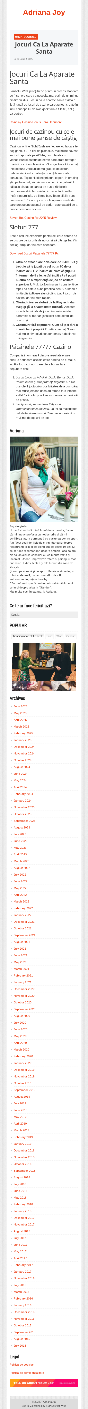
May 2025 (20, 713)
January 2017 (23, 1271)
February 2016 (23, 1298)
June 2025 (20, 706)
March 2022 (21, 901)
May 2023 (20, 847)
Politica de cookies (22, 1364)
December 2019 (24, 1069)
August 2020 (22, 1015)
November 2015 (24, 1318)
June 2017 (20, 1244)
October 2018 (23, 1164)
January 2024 (23, 800)
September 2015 (24, 1332)
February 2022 (23, 908)
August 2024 (22, 767)
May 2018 (20, 1197)
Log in (25, 1406)
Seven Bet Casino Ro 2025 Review (33, 217)
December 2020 (24, 989)
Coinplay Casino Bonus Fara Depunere (36, 122)
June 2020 (20, 1029)
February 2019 (23, 1137)
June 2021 (20, 955)
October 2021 (23, 928)
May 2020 (20, 1036)
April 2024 (20, 787)
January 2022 (23, 915)
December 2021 (24, 921)
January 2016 (23, 1305)
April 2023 (20, 854)
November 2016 (24, 1278)
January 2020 (23, 1063)
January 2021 (23, 982)
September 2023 (24, 820)
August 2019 (22, 1096)
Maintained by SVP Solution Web (47, 1406)
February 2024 (23, 793)
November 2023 (24, 807)
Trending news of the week (28, 636)
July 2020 (20, 1022)
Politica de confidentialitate (27, 1372)
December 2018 (24, 1150)
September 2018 (24, 1170)
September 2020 (24, 1009)
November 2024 (24, 753)
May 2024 (20, 780)
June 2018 (20, 1190)
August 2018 (22, 1177)
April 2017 (20, 1258)
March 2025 (21, 726)
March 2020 (21, 1049)
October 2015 (23, 1325)
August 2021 (22, 941)
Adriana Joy (44, 12)
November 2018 (24, 1157)
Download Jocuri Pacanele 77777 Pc (34, 253)
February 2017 (23, 1264)
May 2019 (20, 1116)
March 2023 (21, 861)
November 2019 (24, 1076)
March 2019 (21, 1130)
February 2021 (23, 975)
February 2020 (23, 1056)
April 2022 (20, 894)
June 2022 (20, 881)
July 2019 (20, 1103)
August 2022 (22, 867)
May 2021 (20, 962)
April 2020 (20, 1042)
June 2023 (20, 841)
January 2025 (23, 740)
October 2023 (23, 814)
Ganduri (70, 636)
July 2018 (20, 1184)
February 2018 (23, 1204)
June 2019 (20, 1110)
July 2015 (20, 1345)
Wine (59, 636)
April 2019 (20, 1123)
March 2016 (21, 1291)
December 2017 (24, 1217)
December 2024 (24, 746)
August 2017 (22, 1231)
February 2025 (23, 733)
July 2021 (20, 948)
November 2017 (24, 1224)
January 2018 (23, 1211)
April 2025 (20, 719)
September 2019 (24, 1090)
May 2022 (20, 888)
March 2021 (21, 968)
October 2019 (23, 1083)
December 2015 (24, 1312)
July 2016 (20, 1285)
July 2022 (20, 874)
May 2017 (20, 1251)
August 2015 (22, 1338)
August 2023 (22, 827)
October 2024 (23, 760)
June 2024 (20, 773)
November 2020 (24, 995)
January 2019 (23, 1143)
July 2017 (20, 1238)
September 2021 (24, 935)
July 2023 (20, 834)
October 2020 (23, 1002)
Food (49, 636)
